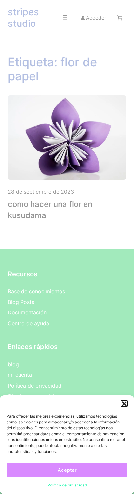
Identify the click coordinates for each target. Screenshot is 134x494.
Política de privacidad (67, 485)
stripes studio (23, 17)
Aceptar (67, 470)
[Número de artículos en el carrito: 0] (120, 17)
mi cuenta (20, 375)
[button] (124, 403)
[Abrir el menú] (65, 18)
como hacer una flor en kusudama (50, 209)
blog (13, 364)
